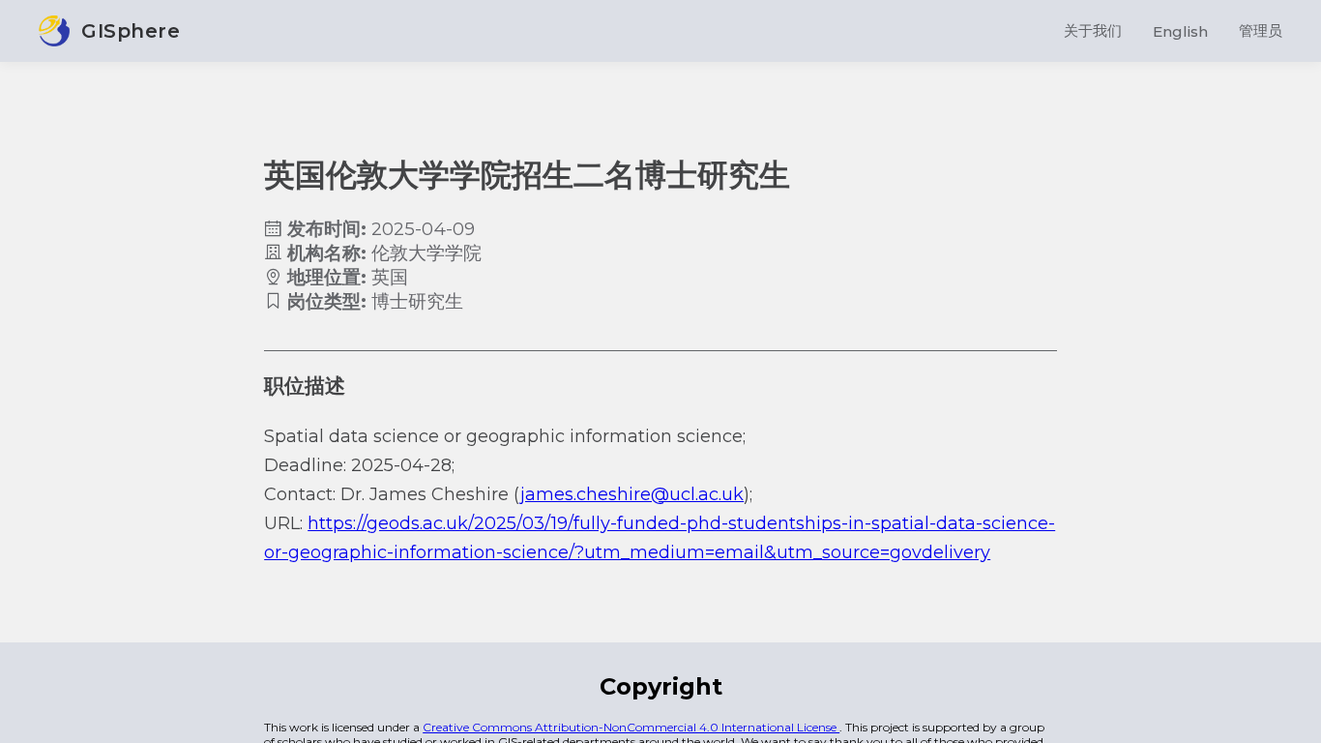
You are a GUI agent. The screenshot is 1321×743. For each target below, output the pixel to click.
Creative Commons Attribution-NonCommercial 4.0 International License (631, 727)
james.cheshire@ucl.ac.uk (632, 494)
